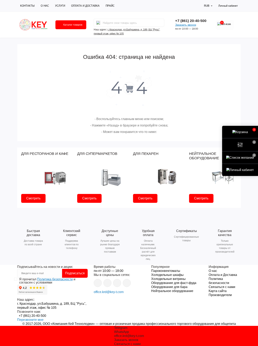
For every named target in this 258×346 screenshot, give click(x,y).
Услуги (60, 5)
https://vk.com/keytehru (107, 283)
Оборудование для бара (169, 287)
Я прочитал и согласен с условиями (47, 281)
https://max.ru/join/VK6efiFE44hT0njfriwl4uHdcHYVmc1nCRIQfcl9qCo (117, 283)
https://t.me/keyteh (98, 283)
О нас (45, 5)
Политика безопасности (55, 279)
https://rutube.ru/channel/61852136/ (127, 283)
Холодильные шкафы (167, 275)
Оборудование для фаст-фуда (173, 283)
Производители (220, 295)
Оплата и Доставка (85, 5)
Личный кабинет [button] (228, 5)
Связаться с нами (222, 287)
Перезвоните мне (30, 319)
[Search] (98, 23)
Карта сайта (218, 291)
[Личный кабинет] (240, 170)
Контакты (27, 5)
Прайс (110, 5)
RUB (206, 5)
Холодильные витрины (168, 279)
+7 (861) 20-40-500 (190, 21)
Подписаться (75, 273)
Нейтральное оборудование (172, 291)
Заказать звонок (185, 24)
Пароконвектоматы (165, 270)
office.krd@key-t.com (109, 292)
